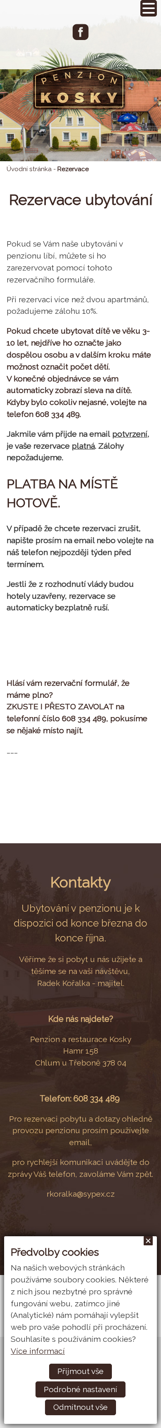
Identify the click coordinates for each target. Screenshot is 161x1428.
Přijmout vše (80, 1371)
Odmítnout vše (80, 1407)
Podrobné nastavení (80, 1389)
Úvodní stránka (29, 169)
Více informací (38, 1350)
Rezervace (73, 169)
